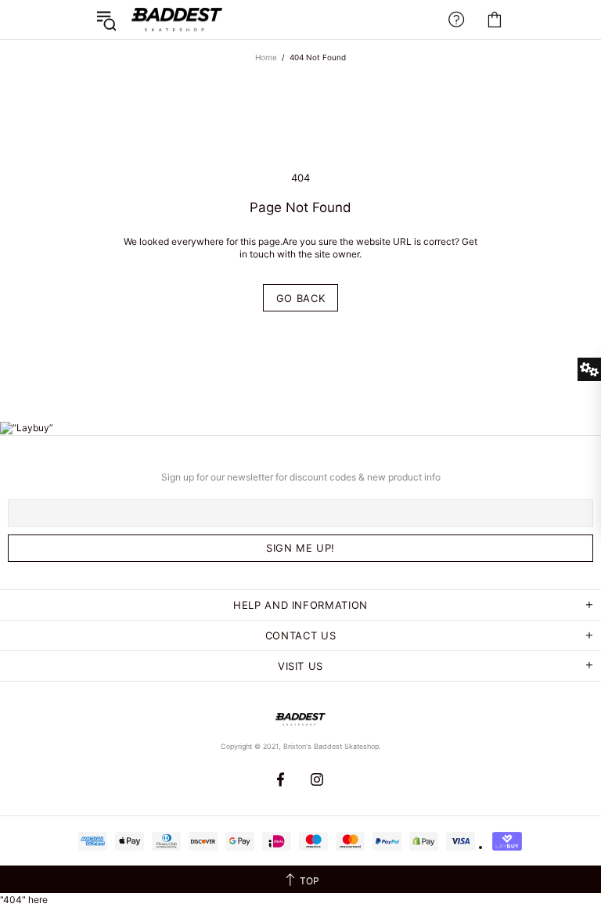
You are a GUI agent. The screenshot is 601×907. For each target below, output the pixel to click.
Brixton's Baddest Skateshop (176, 19)
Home (266, 57)
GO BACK (301, 298)
